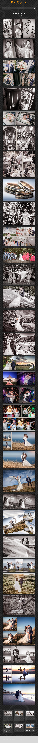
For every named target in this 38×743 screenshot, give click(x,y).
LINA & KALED (18, 730)
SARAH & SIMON (30, 718)
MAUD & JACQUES (30, 730)
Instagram (30, 739)
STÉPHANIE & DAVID (8, 718)
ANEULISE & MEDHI (19, 718)
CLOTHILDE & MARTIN (7, 731)
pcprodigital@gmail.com (21, 739)
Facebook (27, 739)
